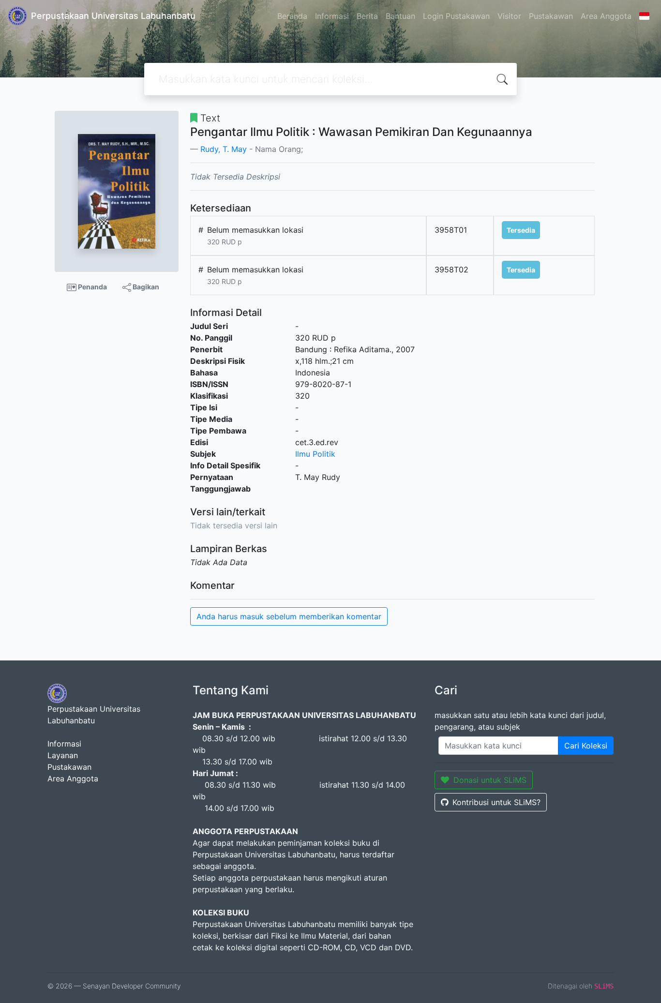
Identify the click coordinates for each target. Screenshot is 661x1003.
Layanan (62, 755)
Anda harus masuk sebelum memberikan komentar (288, 616)
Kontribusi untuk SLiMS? (496, 802)
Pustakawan (551, 16)
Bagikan (145, 287)
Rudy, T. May (223, 149)
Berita (367, 16)
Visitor (509, 16)
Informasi (332, 16)
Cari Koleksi (585, 745)
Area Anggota (606, 16)
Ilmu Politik (315, 454)
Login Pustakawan (456, 16)
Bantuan (400, 16)
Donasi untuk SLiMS (489, 780)
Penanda (91, 287)
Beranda (292, 16)
